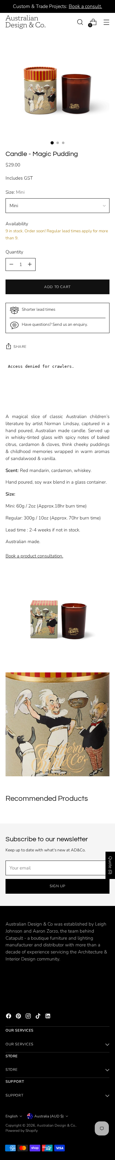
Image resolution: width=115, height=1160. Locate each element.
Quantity (14, 252)
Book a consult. (85, 6)
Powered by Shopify (22, 1130)
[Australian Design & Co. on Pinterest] (19, 1017)
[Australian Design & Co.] (25, 22)
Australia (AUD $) (49, 1116)
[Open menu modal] (106, 22)
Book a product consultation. (34, 556)
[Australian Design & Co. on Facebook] (9, 1017)
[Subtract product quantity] (29, 264)
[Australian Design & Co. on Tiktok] (38, 1017)
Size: (15, 192)
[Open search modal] (80, 22)
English (12, 1116)
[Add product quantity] (11, 264)
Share (20, 346)
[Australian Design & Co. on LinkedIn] (48, 1017)
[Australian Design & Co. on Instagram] (29, 1017)
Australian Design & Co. (56, 1125)
